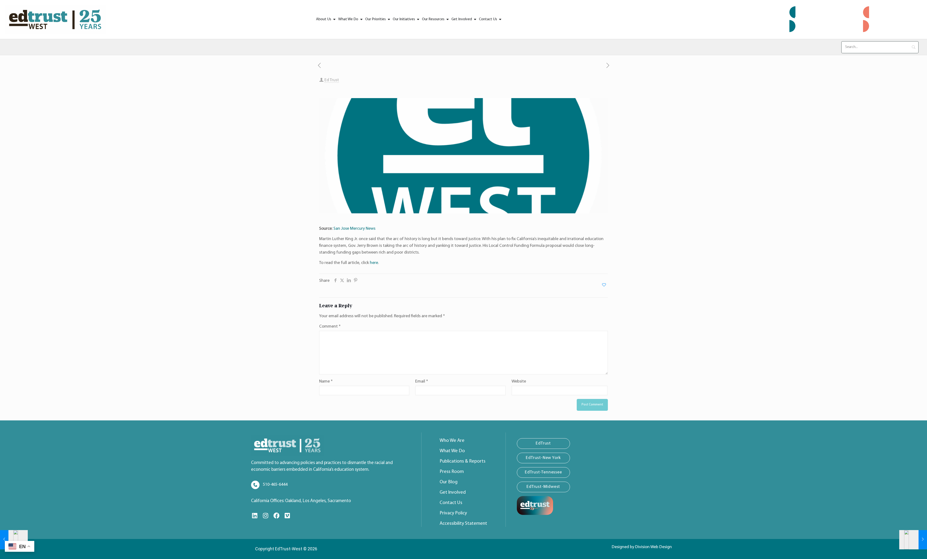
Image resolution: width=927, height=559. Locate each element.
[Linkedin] (254, 515)
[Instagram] (265, 515)
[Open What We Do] (361, 19)
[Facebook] (276, 515)
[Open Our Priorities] (389, 19)
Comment (330, 326)
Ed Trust (331, 80)
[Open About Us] (334, 19)
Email (421, 381)
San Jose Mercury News (354, 229)
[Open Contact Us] (500, 19)
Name (326, 381)
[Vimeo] (287, 515)
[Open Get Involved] (475, 19)
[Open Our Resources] (447, 19)
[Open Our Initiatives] (418, 19)
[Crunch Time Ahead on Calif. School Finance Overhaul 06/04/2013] (14, 539)
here (374, 263)
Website (519, 381)
